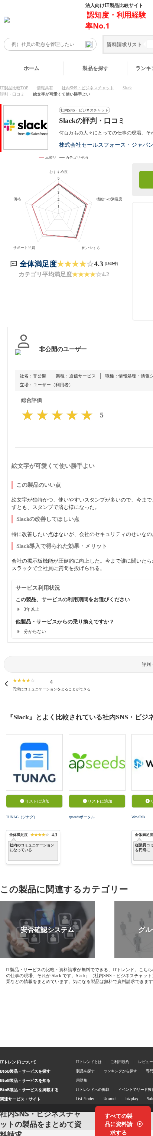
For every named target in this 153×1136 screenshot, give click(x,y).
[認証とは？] (23, 356)
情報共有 (45, 88)
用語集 (81, 1080)
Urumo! (110, 1098)
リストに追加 (37, 801)
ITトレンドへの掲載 (92, 1089)
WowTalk (138, 817)
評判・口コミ (12, 94)
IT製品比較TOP (14, 88)
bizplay (132, 1098)
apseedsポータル (82, 817)
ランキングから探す (120, 1070)
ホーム (31, 67)
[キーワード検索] (89, 44)
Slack (127, 88)
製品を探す (95, 67)
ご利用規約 (120, 1061)
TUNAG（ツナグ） (21, 817)
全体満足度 (38, 264)
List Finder (85, 1098)
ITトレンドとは (89, 1061)
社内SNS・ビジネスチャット (88, 88)
